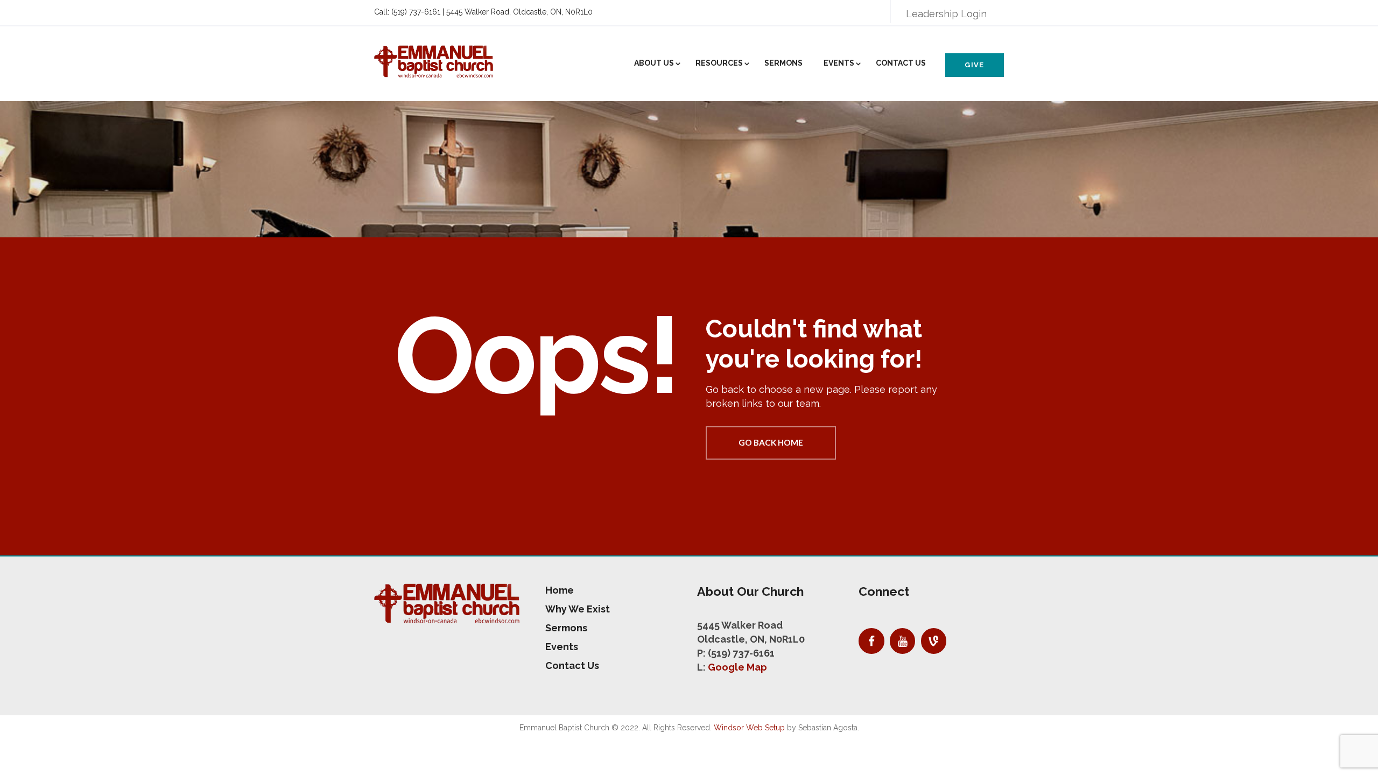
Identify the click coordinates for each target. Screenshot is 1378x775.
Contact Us (901, 63)
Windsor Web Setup (749, 727)
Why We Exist (577, 609)
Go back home (771, 442)
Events (839, 63)
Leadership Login (946, 13)
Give (974, 65)
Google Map (737, 667)
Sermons (783, 63)
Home (559, 590)
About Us (654, 63)
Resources (719, 63)
